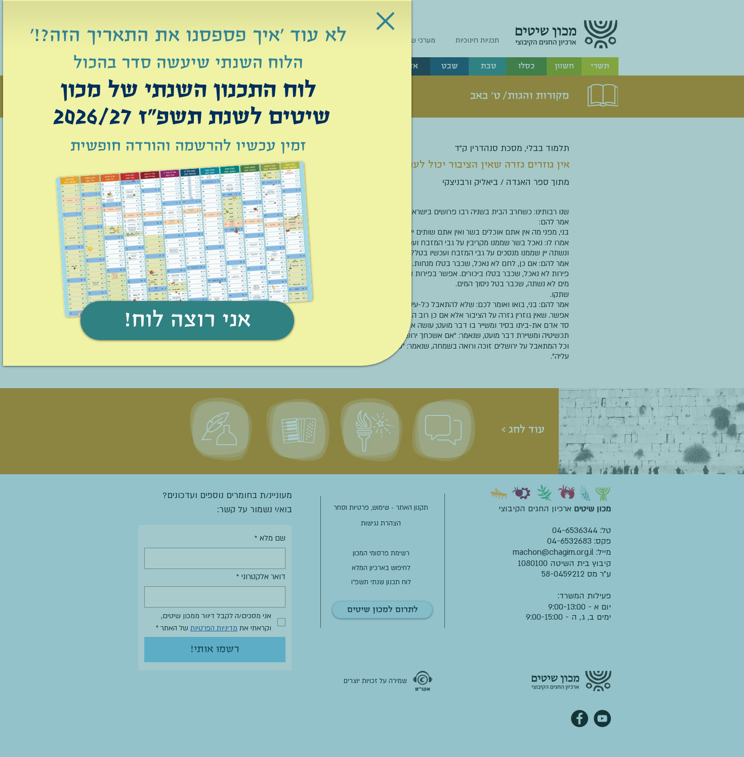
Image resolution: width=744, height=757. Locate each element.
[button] (385, 21)
